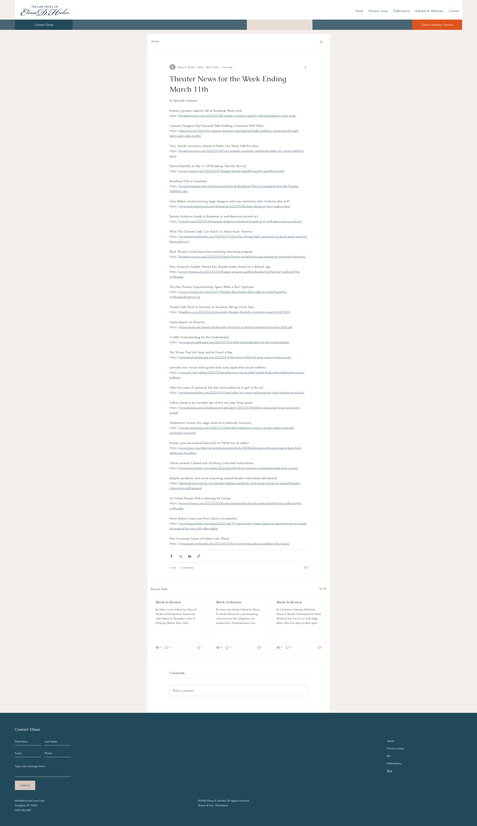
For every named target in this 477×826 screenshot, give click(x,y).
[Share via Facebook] (171, 556)
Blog (389, 770)
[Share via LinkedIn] (189, 556)
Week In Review (168, 602)
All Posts (155, 41)
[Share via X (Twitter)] (180, 556)
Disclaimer (221, 805)
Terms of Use (205, 805)
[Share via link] (198, 556)
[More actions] (305, 67)
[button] (321, 41)
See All (322, 588)
